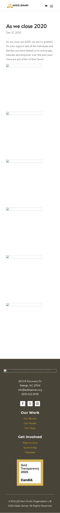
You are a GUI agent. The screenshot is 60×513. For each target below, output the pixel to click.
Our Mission (30, 418)
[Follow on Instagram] (37, 403)
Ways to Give (30, 442)
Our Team (30, 428)
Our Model (30, 423)
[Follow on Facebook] (22, 403)
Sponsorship (30, 447)
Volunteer (30, 452)
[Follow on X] (30, 403)
